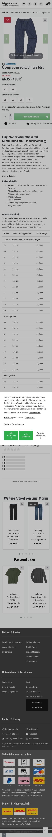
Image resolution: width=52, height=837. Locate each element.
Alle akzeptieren (11, 435)
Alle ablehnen (26, 435)
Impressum (30, 417)
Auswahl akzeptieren (40, 435)
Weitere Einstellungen (14, 424)
